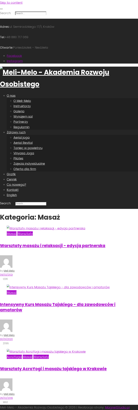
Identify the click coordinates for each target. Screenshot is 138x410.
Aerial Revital (23, 143)
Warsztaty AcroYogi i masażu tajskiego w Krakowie (53, 368)
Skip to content (11, 3)
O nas (11, 96)
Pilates (18, 158)
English (12, 195)
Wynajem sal (23, 116)
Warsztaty (25, 233)
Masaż (11, 233)
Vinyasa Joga (23, 153)
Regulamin (21, 127)
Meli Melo (9, 270)
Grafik (11, 174)
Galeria (18, 111)
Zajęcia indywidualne (29, 163)
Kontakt (13, 190)
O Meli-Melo (22, 101)
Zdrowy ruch (16, 132)
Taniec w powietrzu (27, 148)
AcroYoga (14, 357)
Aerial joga (21, 137)
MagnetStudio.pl (117, 407)
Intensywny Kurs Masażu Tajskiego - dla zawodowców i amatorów (57, 307)
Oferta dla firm (24, 169)
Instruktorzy (22, 106)
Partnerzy (20, 122)
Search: (5, 13)
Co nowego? (16, 184)
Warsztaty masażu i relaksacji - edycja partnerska (52, 245)
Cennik (12, 179)
